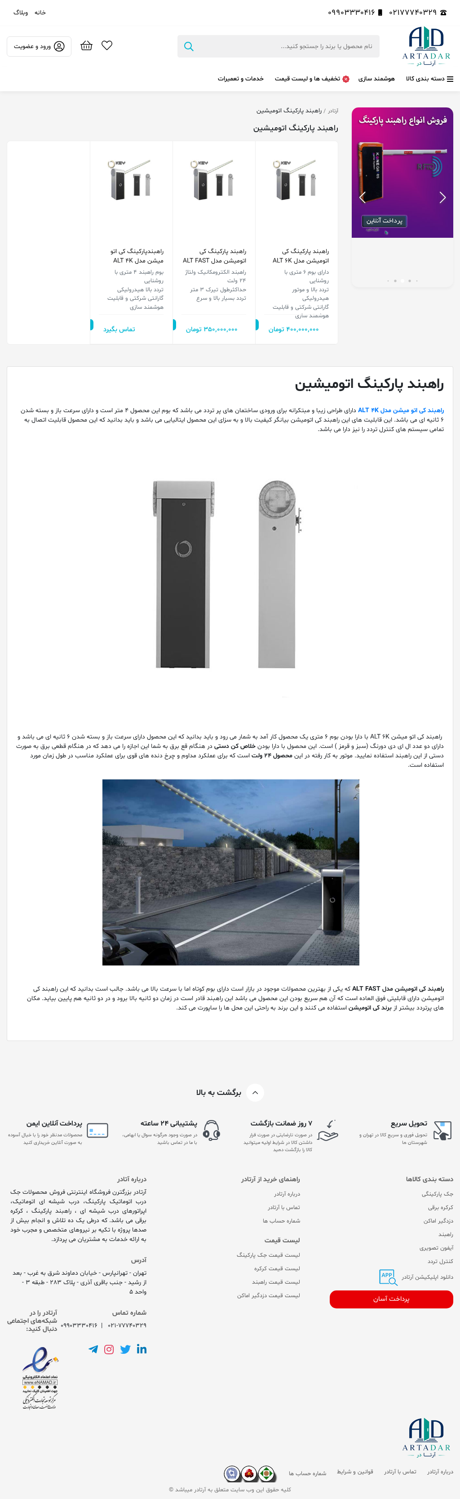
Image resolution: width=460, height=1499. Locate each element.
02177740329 (413, 12)
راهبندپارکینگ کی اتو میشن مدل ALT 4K (137, 256)
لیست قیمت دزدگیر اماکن (268, 1296)
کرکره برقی (440, 1208)
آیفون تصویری (436, 1248)
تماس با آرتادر (284, 1208)
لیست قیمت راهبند (276, 1282)
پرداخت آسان (391, 1299)
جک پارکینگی (437, 1194)
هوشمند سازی (376, 79)
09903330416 (351, 12)
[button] (362, 197)
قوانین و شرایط (355, 1472)
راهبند (445, 1235)
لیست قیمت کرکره (277, 1269)
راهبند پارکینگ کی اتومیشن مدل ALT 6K (301, 256)
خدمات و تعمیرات (241, 79)
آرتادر (333, 111)
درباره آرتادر (287, 1194)
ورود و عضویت (32, 46)
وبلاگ (20, 13)
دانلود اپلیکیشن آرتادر (426, 1277)
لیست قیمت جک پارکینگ (268, 1255)
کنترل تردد (440, 1262)
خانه (40, 13)
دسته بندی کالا (425, 79)
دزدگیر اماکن (438, 1221)
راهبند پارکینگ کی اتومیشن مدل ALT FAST (214, 256)
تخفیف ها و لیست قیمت (307, 79)
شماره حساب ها (281, 1221)
